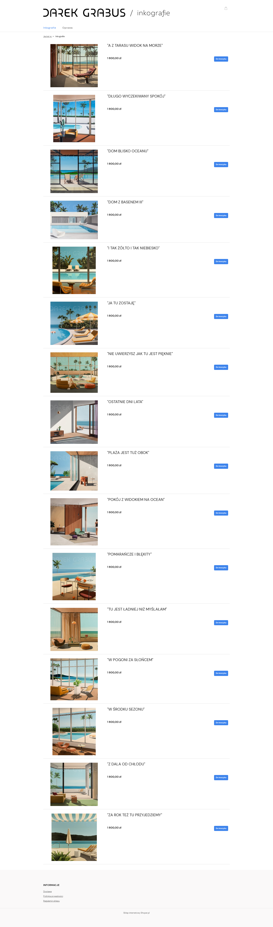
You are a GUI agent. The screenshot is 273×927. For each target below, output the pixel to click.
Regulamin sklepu (51, 901)
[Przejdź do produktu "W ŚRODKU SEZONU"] (74, 731)
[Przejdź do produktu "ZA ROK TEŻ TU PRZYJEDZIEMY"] (74, 837)
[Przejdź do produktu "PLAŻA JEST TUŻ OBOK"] (74, 471)
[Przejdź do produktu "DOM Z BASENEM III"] (74, 220)
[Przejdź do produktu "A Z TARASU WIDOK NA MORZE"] (74, 65)
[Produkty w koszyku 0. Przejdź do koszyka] (226, 8)
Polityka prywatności (53, 896)
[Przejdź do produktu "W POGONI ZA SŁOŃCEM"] (74, 679)
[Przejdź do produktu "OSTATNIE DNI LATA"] (74, 422)
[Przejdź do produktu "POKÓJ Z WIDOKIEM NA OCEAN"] (74, 521)
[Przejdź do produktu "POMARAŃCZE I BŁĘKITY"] (74, 576)
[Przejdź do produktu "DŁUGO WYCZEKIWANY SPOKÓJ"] (74, 118)
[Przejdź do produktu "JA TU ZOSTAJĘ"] (74, 323)
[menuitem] (52, 28)
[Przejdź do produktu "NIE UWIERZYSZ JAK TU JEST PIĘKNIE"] (74, 372)
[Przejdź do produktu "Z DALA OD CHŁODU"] (74, 784)
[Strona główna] (106, 12)
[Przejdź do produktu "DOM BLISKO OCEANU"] (74, 171)
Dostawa (47, 891)
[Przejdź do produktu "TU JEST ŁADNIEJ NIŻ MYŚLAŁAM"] (74, 629)
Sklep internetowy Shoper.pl (136, 913)
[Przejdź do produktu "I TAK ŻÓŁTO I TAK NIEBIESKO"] (74, 270)
